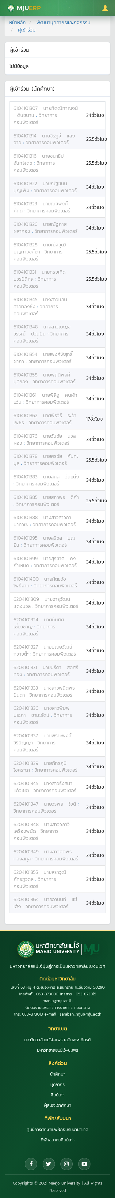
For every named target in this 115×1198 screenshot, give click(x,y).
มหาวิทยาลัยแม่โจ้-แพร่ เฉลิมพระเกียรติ (57, 1040)
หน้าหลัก (17, 22)
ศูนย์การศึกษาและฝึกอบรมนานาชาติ (57, 1129)
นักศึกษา (57, 1074)
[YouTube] (84, 1164)
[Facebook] (31, 1164)
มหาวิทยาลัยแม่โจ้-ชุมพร (57, 1050)
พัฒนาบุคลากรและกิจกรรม (63, 22)
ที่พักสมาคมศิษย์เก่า (58, 1140)
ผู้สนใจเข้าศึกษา (57, 1105)
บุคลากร (57, 1084)
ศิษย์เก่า (57, 1095)
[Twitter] (49, 1164)
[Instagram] (66, 1164)
